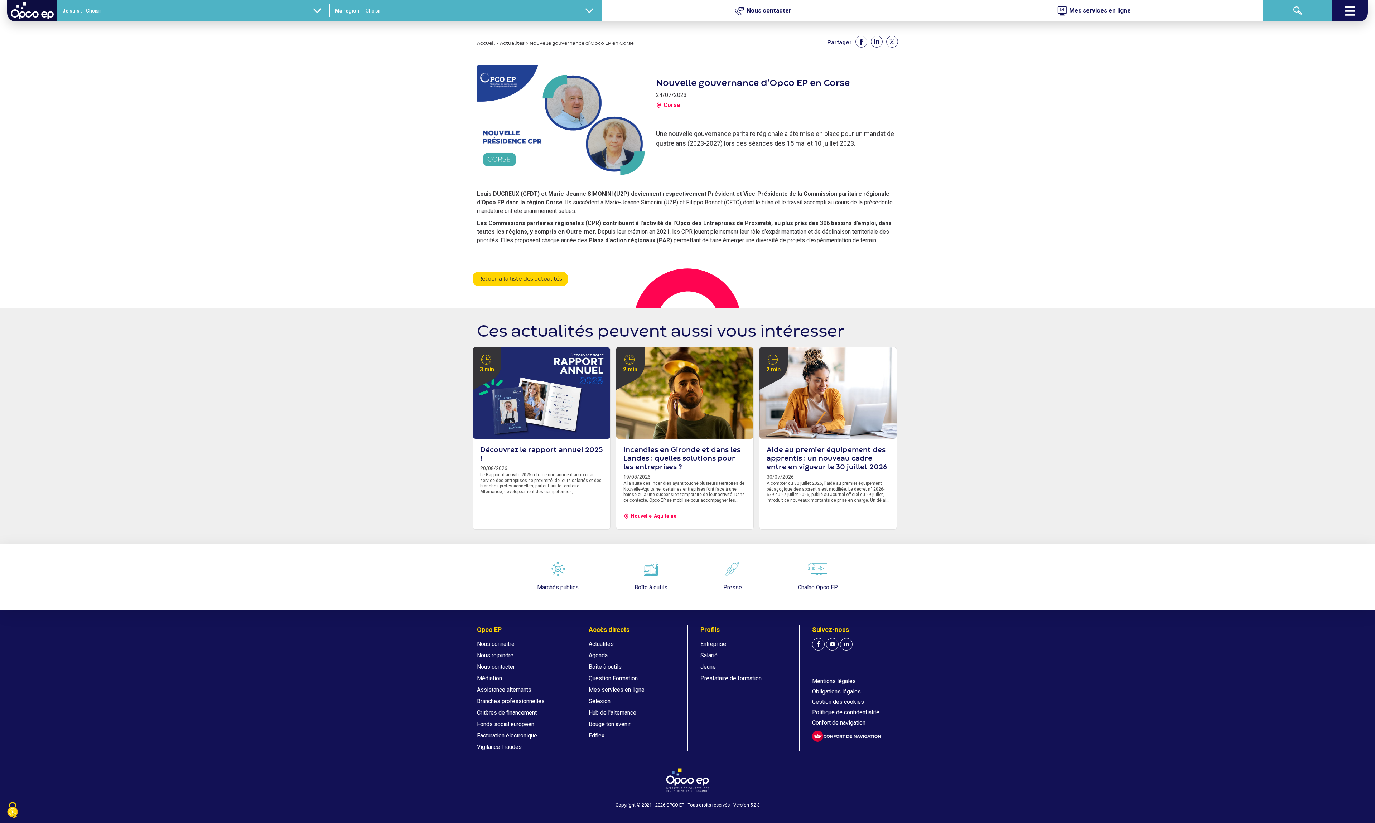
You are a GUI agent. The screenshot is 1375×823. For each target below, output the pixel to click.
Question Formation (613, 678)
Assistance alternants (504, 689)
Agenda (598, 655)
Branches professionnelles (511, 701)
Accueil (486, 43)
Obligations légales (836, 691)
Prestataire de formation (731, 678)
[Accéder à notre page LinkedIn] (846, 644)
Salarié (709, 655)
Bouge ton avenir (610, 724)
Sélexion (600, 701)
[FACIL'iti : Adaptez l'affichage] (846, 736)
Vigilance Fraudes (499, 747)
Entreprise (713, 644)
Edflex (596, 735)
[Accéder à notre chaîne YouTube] (832, 644)
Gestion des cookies (838, 701)
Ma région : (348, 11)
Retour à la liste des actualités (520, 279)
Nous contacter (496, 666)
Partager (839, 42)
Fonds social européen (505, 724)
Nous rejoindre (495, 655)
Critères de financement (507, 712)
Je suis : (72, 11)
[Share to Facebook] (861, 42)
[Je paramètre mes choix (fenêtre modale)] (12, 810)
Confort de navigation (838, 722)
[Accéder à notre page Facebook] (818, 644)
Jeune (708, 666)
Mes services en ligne (617, 689)
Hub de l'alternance (612, 712)
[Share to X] (892, 42)
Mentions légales (834, 681)
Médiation (489, 678)
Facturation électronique (507, 735)
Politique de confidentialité (845, 712)
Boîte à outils (605, 666)
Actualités (512, 43)
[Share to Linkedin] (877, 42)
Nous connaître (496, 644)
